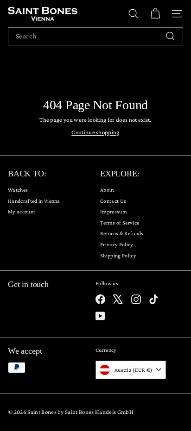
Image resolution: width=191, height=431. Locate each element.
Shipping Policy (118, 255)
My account (21, 211)
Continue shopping (95, 132)
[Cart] (155, 13)
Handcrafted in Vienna (34, 201)
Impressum (113, 211)
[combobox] (95, 36)
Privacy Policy (117, 244)
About (107, 190)
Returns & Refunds (122, 233)
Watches (18, 190)
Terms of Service (119, 222)
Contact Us (113, 201)
